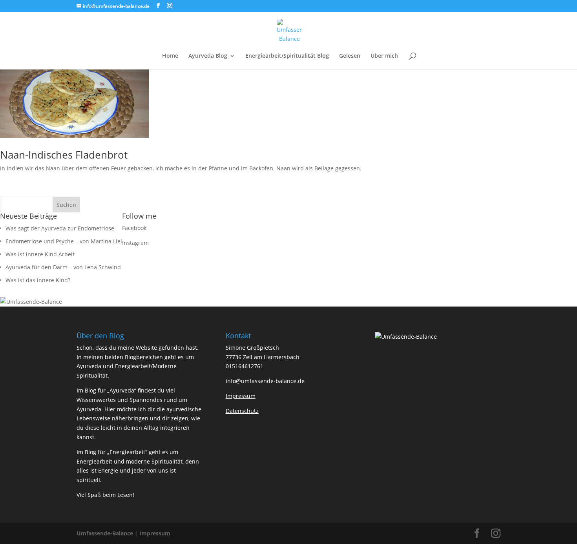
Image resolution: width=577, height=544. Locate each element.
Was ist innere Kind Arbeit (40, 254)
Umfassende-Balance (105, 533)
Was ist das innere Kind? (37, 280)
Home (170, 56)
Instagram (135, 242)
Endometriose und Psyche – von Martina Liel (63, 241)
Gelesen (349, 56)
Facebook (134, 228)
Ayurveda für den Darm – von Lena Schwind (63, 267)
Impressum (154, 533)
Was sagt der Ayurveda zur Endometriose (59, 228)
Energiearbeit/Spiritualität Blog (287, 56)
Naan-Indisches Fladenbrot (64, 155)
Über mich (384, 56)
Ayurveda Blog (207, 56)
